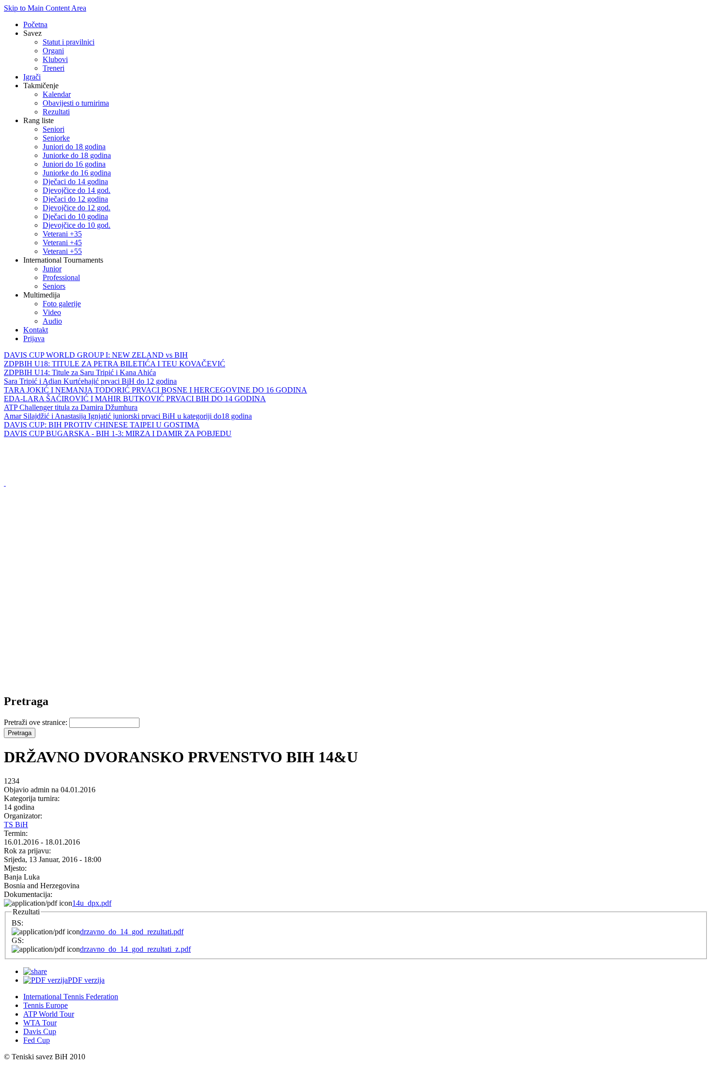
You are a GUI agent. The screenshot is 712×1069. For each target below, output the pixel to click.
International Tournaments (63, 260)
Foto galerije (62, 303)
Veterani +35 (62, 234)
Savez (32, 33)
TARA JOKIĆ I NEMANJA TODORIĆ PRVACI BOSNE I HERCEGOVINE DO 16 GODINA (155, 390)
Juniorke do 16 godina (77, 173)
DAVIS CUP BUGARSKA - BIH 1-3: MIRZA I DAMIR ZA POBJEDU (118, 433)
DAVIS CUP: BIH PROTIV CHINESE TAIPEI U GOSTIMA (102, 425)
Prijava (34, 338)
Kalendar (57, 94)
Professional (61, 277)
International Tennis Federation (70, 996)
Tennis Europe (45, 1005)
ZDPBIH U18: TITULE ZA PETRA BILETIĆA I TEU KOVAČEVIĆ (114, 364)
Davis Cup (39, 1031)
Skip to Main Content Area (45, 8)
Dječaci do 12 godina (75, 199)
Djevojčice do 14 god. (76, 190)
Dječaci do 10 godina (75, 216)
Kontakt (35, 330)
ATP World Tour (48, 1014)
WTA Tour (40, 1023)
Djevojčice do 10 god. (76, 225)
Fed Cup (36, 1040)
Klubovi (55, 59)
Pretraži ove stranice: (36, 722)
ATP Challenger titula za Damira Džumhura (71, 407)
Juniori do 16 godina (74, 164)
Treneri (53, 68)
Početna (35, 24)
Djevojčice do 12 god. (76, 208)
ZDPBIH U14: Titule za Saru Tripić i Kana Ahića (80, 372)
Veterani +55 (62, 251)
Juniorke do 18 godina (77, 155)
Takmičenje (41, 85)
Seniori (53, 129)
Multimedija (41, 295)
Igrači (32, 77)
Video (52, 312)
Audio (52, 321)
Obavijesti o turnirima (76, 103)
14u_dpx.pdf (91, 903)
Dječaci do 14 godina (75, 181)
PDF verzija (86, 980)
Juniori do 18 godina (74, 146)
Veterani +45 (62, 242)
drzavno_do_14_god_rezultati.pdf (132, 932)
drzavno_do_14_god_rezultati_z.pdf (135, 949)
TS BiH (16, 824)
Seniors (54, 286)
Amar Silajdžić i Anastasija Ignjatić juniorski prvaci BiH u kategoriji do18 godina (128, 416)
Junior (52, 269)
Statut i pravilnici (68, 42)
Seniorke (56, 138)
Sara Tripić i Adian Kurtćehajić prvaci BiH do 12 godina (90, 381)
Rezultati (56, 112)
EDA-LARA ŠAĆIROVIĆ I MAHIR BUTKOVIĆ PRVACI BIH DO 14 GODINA (135, 398)
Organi (53, 51)
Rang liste (38, 120)
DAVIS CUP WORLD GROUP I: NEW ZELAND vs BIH (96, 355)
